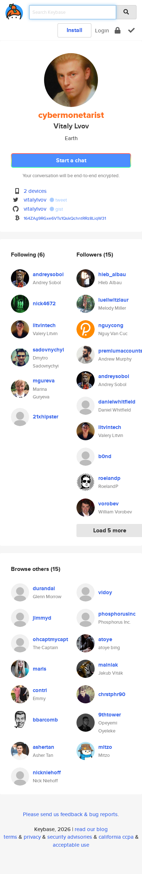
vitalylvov (35, 199)
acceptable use (71, 845)
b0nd (104, 456)
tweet (60, 199)
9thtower (109, 715)
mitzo (105, 747)
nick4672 (44, 303)
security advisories (69, 837)
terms (10, 837)
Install (74, 30)
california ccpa (116, 837)
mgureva (44, 381)
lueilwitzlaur (113, 300)
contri (40, 690)
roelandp (109, 478)
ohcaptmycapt (50, 639)
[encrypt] (118, 30)
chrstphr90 (111, 694)
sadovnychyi (48, 350)
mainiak (108, 665)
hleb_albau (112, 274)
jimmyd (42, 618)
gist (58, 209)
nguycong (110, 325)
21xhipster (45, 417)
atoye (105, 639)
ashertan (43, 747)
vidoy (105, 592)
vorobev (108, 504)
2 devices (35, 191)
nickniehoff (47, 772)
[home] (14, 10)
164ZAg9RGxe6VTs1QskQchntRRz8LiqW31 (65, 218)
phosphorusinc (116, 614)
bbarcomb (45, 720)
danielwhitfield (116, 402)
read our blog (91, 829)
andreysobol (48, 274)
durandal (44, 588)
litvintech (44, 325)
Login (102, 30)
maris (39, 669)
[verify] (131, 30)
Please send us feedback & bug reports (70, 814)
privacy (32, 837)
